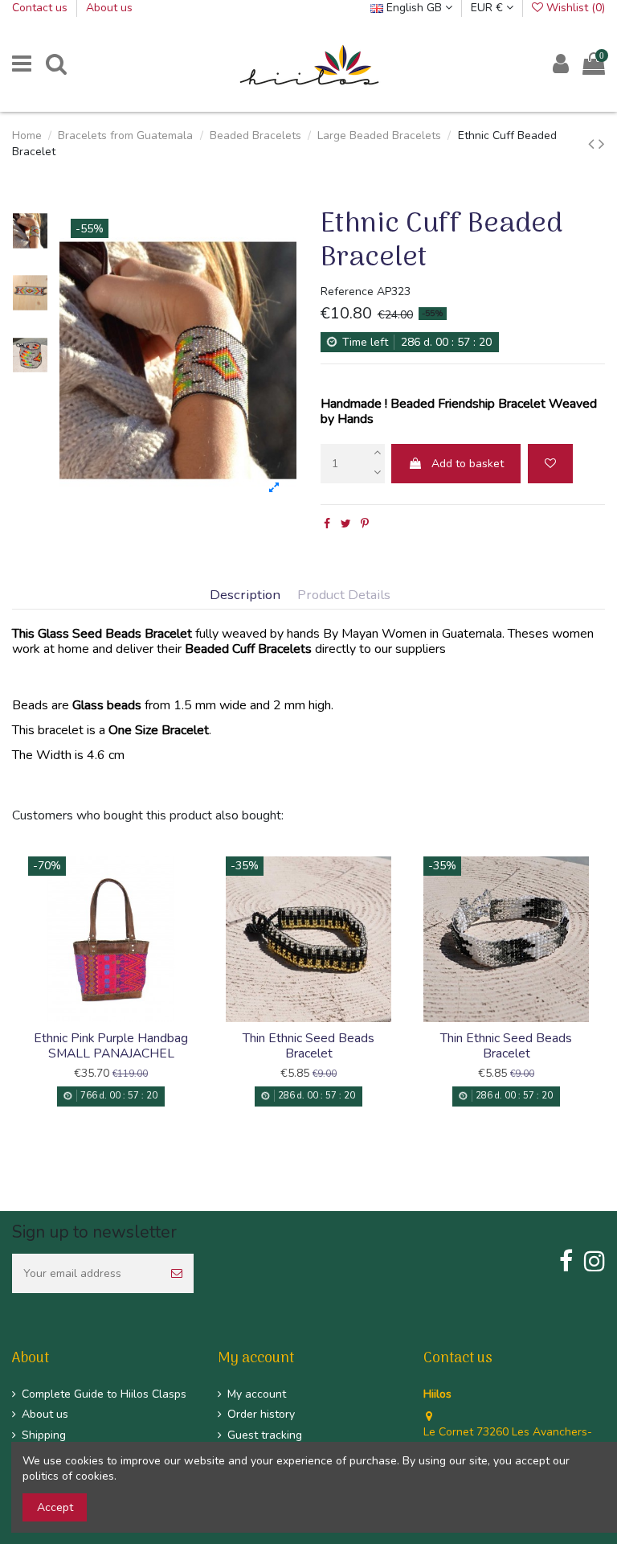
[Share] (327, 524)
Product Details (343, 595)
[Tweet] (346, 524)
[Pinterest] (365, 524)
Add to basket (467, 463)
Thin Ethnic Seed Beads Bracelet (308, 1045)
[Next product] (602, 144)
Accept (55, 1507)
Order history (261, 1414)
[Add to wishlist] (550, 463)
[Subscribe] (177, 1273)
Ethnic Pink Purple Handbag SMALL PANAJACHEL (111, 1045)
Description (245, 595)
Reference (347, 291)
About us (109, 7)
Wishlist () (574, 7)
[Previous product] (593, 144)
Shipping (44, 1435)
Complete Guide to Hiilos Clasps (104, 1394)
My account (256, 1394)
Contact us (41, 7)
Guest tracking (264, 1435)
